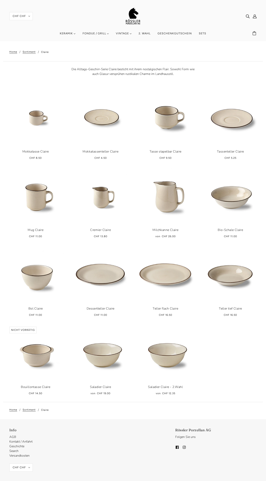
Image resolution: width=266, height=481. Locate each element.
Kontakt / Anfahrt (21, 441)
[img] (247, 16)
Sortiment (29, 52)
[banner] (133, 16)
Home (13, 52)
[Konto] (254, 16)
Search (13, 451)
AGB (12, 437)
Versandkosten (19, 455)
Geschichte (16, 446)
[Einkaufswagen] (255, 34)
